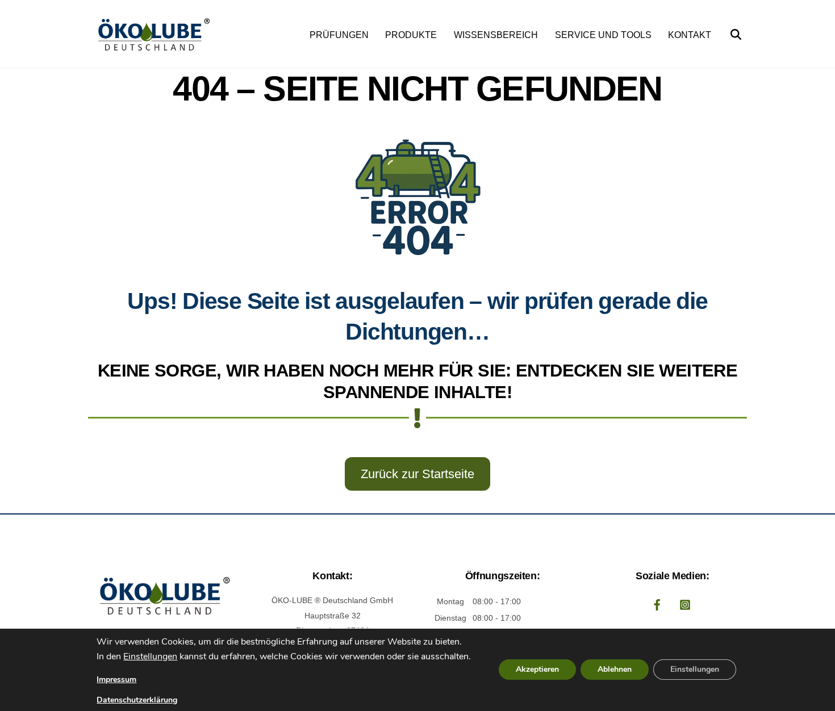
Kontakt (689, 35)
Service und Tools (603, 35)
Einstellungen (150, 657)
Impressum (116, 679)
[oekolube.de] (152, 51)
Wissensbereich (496, 35)
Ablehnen (615, 669)
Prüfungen (339, 35)
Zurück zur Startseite (417, 474)
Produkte (411, 35)
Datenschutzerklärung (137, 700)
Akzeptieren (537, 669)
